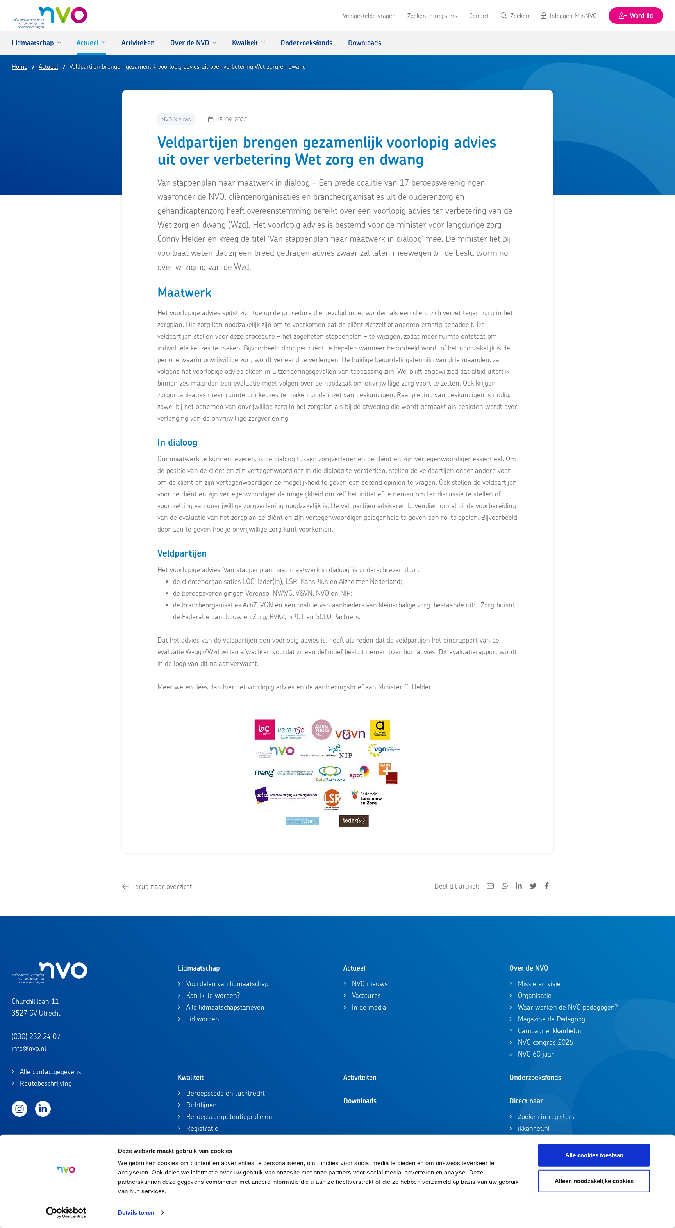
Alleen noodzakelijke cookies (594, 1180)
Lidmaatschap (199, 968)
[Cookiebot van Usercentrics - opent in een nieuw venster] (66, 1213)
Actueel (354, 968)
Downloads (360, 1101)
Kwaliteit (191, 1077)
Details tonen (136, 1212)
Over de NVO (528, 968)
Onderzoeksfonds (535, 1077)
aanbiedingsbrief (339, 687)
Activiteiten (360, 1077)
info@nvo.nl (29, 1048)
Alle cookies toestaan (594, 1155)
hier (228, 687)
